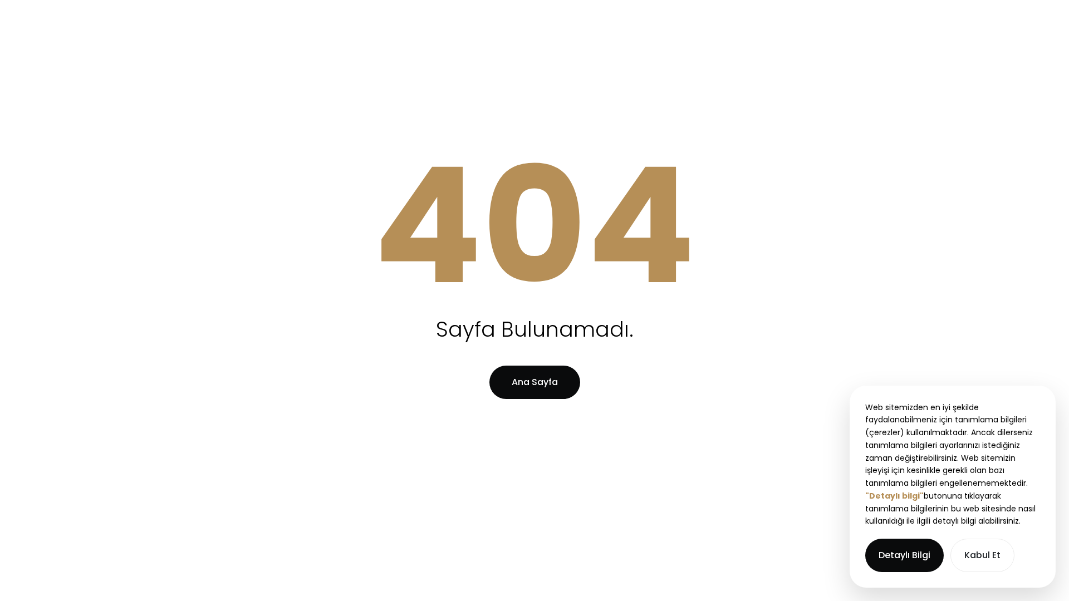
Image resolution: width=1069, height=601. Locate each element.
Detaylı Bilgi (904, 555)
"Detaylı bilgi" (894, 495)
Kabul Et (982, 555)
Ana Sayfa (535, 382)
